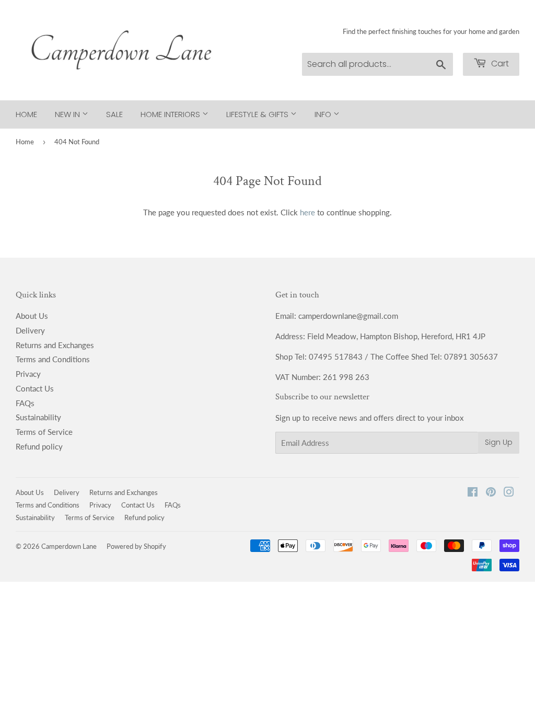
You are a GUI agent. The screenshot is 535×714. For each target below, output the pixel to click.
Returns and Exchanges (55, 345)
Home (26, 114)
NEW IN (68, 114)
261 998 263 (346, 377)
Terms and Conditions (53, 359)
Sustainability (38, 417)
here (307, 212)
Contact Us (35, 388)
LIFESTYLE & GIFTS (258, 114)
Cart (499, 63)
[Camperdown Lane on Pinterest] (490, 493)
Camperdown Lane (69, 546)
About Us (32, 315)
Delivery (30, 330)
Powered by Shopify (136, 546)
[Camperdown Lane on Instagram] (509, 493)
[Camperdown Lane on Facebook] (472, 493)
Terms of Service (44, 431)
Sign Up (499, 442)
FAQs (25, 403)
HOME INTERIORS (171, 114)
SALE (114, 114)
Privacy (28, 373)
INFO (324, 114)
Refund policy (39, 446)
